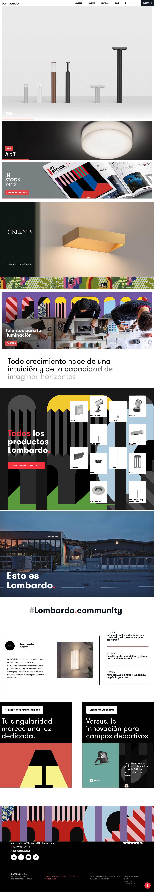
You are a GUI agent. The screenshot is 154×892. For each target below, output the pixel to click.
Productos (77, 3)
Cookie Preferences (18, 879)
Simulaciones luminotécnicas (22, 709)
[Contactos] (125, 3)
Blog (117, 3)
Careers (48, 876)
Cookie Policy (28, 876)
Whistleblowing (50, 879)
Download (105, 3)
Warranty (55, 876)
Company (91, 3)
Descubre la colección (26, 465)
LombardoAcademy (102, 709)
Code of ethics (73, 876)
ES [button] (133, 3)
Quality (63, 876)
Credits (29, 879)
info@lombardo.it (21, 850)
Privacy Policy (16, 876)
